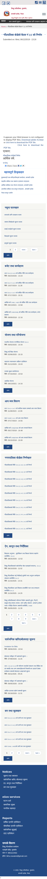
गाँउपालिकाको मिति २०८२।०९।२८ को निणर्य (18, 529)
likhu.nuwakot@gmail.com (17, 856)
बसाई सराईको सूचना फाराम (12, 229)
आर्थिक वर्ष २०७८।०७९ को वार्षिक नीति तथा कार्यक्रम (20, 302)
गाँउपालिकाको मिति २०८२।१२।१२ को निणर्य (18, 507)
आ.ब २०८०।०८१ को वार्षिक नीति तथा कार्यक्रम (19, 293)
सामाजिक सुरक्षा (9, 805)
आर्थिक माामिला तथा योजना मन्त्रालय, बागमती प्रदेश (16, 185)
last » (34, 250)
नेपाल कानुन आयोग (7, 193)
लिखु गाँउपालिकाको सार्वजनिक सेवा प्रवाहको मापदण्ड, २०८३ (22, 566)
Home (3, 27)
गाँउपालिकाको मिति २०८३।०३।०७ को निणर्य (18, 486)
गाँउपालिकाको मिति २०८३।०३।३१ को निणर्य (18, 472)
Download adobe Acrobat (32, 140)
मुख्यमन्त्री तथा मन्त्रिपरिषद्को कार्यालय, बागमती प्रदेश (17, 177)
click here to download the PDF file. (21, 142)
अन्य (8, 255)
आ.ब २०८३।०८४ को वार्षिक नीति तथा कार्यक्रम (19, 273)
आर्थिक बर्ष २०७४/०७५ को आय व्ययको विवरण (18, 438)
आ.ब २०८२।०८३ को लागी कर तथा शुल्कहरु (17, 725)
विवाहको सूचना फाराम (10, 236)
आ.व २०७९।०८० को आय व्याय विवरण (16, 418)
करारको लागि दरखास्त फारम (12, 215)
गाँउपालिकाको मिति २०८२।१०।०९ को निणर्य (18, 522)
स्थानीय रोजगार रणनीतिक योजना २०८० (16, 342)
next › (24, 250)
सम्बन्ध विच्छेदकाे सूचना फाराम (13, 222)
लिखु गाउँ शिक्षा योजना (11, 352)
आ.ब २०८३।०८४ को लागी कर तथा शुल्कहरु (17, 718)
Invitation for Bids (11, 646)
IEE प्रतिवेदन (8, 833)
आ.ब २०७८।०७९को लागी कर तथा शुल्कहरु (17, 746)
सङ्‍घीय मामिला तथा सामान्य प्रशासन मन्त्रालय (15, 181)
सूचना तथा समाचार (10, 776)
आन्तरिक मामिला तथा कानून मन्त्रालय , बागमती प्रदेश (17, 189)
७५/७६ (5, 163)
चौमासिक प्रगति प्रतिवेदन (13, 826)
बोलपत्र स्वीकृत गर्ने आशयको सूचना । (15, 656)
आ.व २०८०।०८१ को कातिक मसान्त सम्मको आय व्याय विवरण (22, 408)
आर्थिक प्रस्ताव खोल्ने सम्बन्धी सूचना (15, 691)
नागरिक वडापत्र (9, 808)
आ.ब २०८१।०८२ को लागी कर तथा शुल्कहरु (17, 732)
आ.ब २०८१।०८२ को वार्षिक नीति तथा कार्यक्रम (19, 283)
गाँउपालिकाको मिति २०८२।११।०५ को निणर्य (18, 514)
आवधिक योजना (9, 381)
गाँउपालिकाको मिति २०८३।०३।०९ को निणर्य (18, 479)
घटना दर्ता (7, 801)
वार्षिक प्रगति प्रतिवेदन (11, 822)
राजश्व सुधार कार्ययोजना (11, 371)
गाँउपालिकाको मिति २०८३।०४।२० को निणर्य (18, 465)
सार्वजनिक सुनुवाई (10, 830)
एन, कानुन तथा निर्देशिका (12, 783)
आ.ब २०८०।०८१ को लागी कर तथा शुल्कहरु (17, 739)
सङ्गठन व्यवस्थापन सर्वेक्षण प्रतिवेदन (15, 361)
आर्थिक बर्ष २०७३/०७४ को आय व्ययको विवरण (18, 428)
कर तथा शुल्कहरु (9, 787)
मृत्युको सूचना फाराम (10, 243)
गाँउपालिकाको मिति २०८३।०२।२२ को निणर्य (18, 493)
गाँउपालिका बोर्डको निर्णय (11, 156)
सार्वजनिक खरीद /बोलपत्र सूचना (15, 779)
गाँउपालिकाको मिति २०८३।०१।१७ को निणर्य (18, 500)
